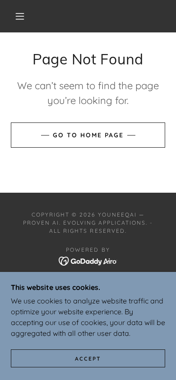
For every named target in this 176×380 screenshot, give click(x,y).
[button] (20, 16)
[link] (88, 260)
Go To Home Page (88, 135)
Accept (88, 358)
